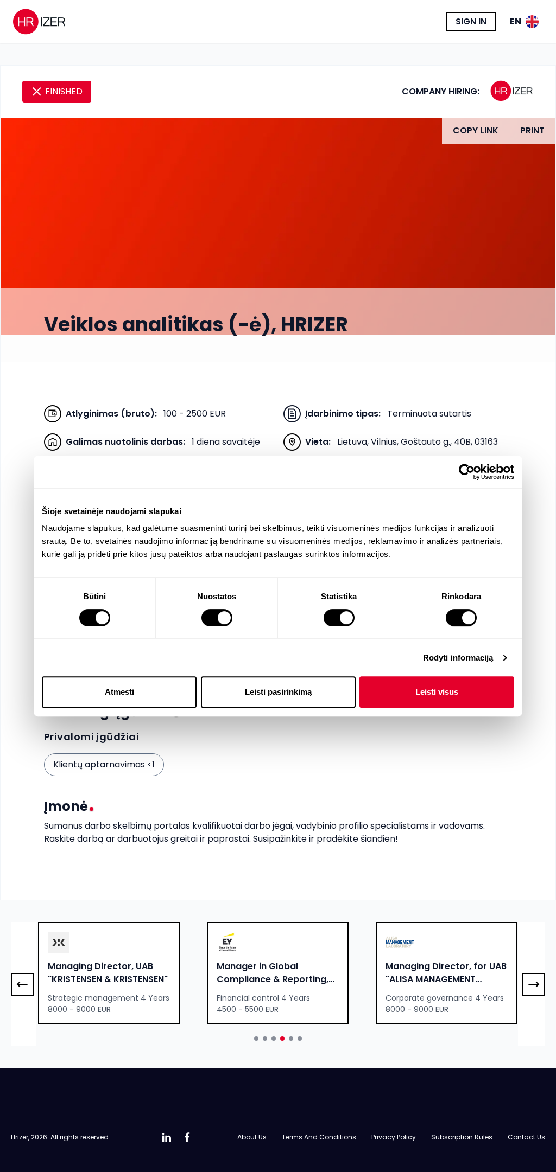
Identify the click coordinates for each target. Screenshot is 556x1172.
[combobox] (109, 973)
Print (532, 130)
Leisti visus (436, 691)
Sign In (471, 21)
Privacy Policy (393, 1137)
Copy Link (475, 130)
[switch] (216, 617)
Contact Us (526, 1137)
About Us (252, 1137)
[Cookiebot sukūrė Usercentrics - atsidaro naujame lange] (466, 472)
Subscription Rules (461, 1137)
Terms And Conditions (319, 1137)
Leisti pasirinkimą (278, 691)
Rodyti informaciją (458, 657)
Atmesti (119, 691)
